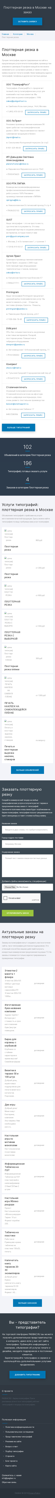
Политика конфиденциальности (20, 1427)
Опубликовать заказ (18, 913)
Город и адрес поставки (12, 838)
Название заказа (9, 823)
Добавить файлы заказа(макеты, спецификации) (24, 881)
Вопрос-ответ (12, 1447)
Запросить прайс (37, 112)
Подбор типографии (14, 1451)
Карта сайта (11, 1466)
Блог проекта (11, 1461)
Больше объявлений (27, 770)
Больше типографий (18, 427)
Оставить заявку (27, 21)
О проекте (10, 1456)
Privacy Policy (34, 1493)
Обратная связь (9, 1482)
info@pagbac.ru (9, 1478)
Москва (30, 34)
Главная (5, 34)
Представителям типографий (19, 1437)
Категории (18, 34)
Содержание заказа (11, 852)
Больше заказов (27, 1303)
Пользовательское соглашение (20, 1432)
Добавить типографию (27, 1375)
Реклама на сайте (13, 1441)
